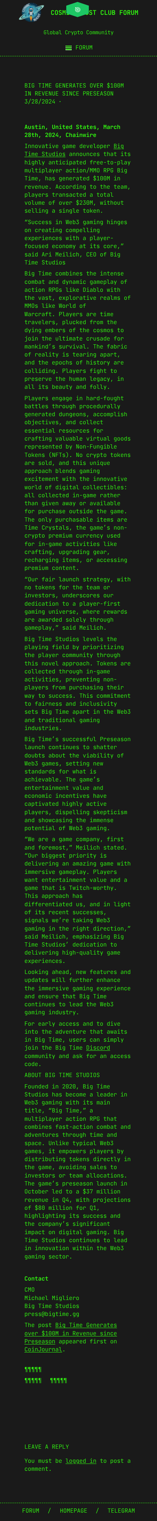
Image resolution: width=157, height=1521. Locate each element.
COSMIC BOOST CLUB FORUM (94, 12)
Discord (98, 1048)
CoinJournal (43, 1349)
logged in (81, 1461)
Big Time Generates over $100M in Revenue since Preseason (70, 1333)
